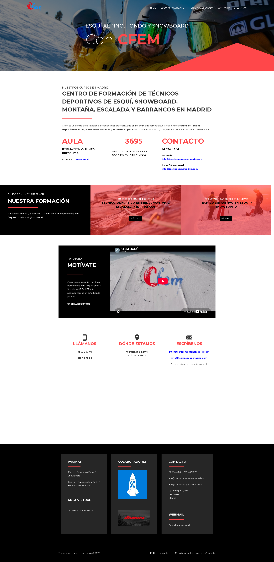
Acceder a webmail (179, 525)
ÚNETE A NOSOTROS (78, 304)
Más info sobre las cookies (188, 553)
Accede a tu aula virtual (80, 510)
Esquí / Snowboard (172, 8)
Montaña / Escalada (201, 8)
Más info (135, 218)
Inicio (152, 8)
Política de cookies (160, 553)
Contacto (223, 8)
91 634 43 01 (240, 8)
